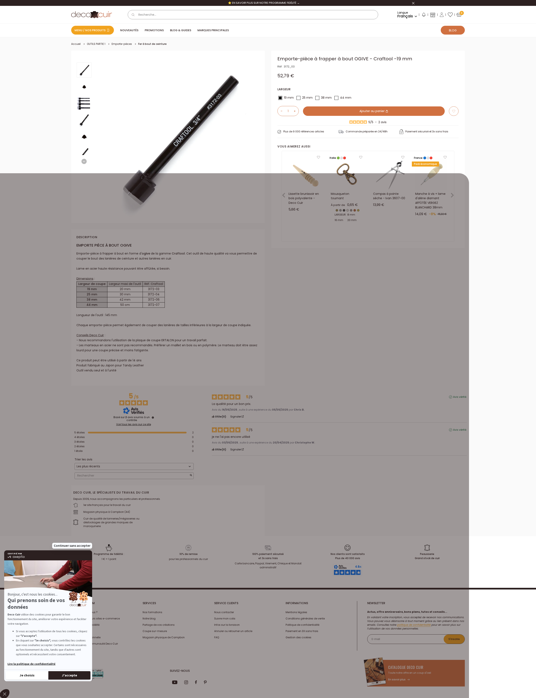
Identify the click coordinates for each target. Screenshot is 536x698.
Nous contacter (224, 612)
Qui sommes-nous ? (84, 612)
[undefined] (153, 417)
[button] (423, 15)
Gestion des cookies (298, 637)
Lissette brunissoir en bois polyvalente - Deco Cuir (304, 198)
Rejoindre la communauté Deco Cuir (94, 643)
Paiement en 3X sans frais (302, 631)
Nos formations (152, 612)
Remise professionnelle (85, 637)
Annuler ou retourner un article (233, 631)
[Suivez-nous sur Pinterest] (205, 682)
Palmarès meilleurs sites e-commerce (95, 618)
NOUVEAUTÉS (129, 30)
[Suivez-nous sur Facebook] (196, 682)
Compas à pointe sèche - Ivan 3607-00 (389, 196)
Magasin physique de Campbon (164, 637)
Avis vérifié (459, 397)
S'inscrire (454, 639)
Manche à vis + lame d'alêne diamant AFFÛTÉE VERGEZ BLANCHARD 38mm (430, 200)
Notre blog (149, 618)
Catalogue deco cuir (405, 667)
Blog (453, 30)
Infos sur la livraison (227, 625)
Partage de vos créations (159, 625)
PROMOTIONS (154, 30)
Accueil (76, 44)
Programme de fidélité (85, 625)
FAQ (216, 637)
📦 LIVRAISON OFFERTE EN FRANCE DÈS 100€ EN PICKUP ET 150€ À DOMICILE (263, 3)
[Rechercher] (133, 14)
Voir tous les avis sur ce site (133, 424)
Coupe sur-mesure (155, 631)
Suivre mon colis (224, 618)
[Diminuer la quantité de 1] (280, 111)
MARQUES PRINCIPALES (213, 30)
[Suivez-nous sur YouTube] (175, 682)
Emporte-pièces (122, 44)
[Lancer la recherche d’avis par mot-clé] (191, 475)
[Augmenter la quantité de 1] (296, 111)
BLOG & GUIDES (180, 30)
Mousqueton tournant (340, 196)
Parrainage (78, 631)
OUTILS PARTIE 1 (96, 44)
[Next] (84, 161)
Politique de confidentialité (302, 625)
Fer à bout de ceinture (152, 44)
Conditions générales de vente (305, 618)
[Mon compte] (442, 14)
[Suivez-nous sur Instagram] (186, 682)
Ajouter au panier (372, 111)
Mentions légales (296, 612)
